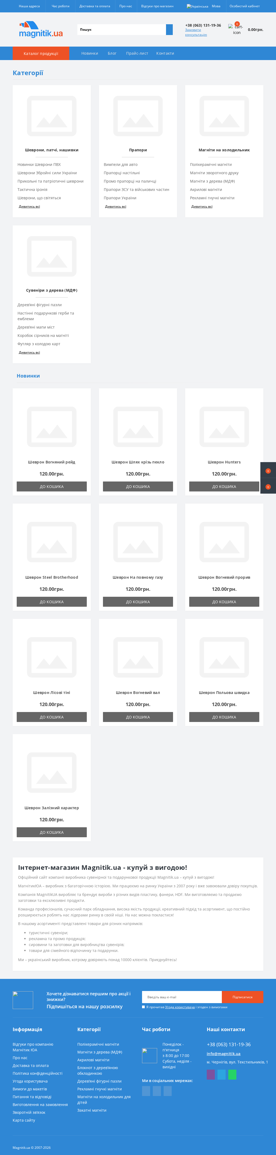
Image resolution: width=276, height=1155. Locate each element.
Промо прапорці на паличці (130, 181)
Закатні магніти (91, 1110)
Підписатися (243, 997)
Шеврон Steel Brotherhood (51, 577)
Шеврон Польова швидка (224, 692)
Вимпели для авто (120, 164)
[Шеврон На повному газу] (138, 541)
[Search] (169, 29)
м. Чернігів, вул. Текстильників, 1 (237, 1062)
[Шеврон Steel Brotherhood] (52, 541)
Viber (211, 1075)
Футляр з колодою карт (39, 343)
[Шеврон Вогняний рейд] (52, 426)
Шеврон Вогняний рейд (51, 462)
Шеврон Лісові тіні (51, 692)
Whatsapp (232, 1075)
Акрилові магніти (206, 189)
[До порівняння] (85, 404)
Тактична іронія (32, 189)
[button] (268, 486)
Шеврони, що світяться (39, 197)
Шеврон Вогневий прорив (224, 577)
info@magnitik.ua (224, 1053)
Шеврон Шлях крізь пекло (138, 462)
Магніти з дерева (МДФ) (212, 181)
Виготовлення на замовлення (40, 1104)
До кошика (52, 486)
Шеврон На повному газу (138, 577)
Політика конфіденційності (38, 1073)
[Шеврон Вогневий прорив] (224, 541)
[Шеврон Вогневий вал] (138, 656)
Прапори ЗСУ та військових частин (136, 189)
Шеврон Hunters (224, 462)
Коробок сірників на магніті (43, 335)
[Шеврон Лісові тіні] (52, 656)
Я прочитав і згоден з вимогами (186, 1007)
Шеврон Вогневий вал (138, 692)
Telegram (222, 1075)
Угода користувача (180, 1007)
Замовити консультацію (196, 32)
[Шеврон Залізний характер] (52, 772)
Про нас (125, 6)
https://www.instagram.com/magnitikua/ (168, 1091)
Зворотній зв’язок (29, 1112)
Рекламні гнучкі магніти (212, 197)
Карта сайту (24, 1120)
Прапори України (120, 197)
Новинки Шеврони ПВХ (39, 164)
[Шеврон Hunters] (224, 426)
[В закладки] (85, 396)
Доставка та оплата (95, 6)
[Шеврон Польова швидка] (224, 656)
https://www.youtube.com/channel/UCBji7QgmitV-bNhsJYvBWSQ (157, 1091)
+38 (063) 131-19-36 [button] (229, 1044)
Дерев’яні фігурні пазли (40, 304)
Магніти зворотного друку (214, 172)
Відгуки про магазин (157, 6)
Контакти (165, 53)
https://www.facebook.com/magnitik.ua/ (146, 1091)
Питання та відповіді (32, 1096)
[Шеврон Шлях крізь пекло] (138, 426)
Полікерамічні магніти (211, 164)
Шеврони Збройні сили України (47, 172)
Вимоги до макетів (30, 1088)
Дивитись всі (29, 206)
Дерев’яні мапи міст (36, 327)
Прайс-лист (137, 53)
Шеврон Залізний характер (52, 807)
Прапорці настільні (122, 172)
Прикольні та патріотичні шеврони (51, 181)
